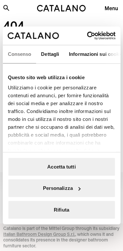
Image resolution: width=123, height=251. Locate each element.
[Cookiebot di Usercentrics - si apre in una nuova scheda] (87, 36)
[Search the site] (6, 8)
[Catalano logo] (61, 8)
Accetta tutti (61, 166)
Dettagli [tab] (50, 54)
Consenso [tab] (19, 54)
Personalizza (58, 188)
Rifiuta (61, 209)
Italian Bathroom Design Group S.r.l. (39, 234)
